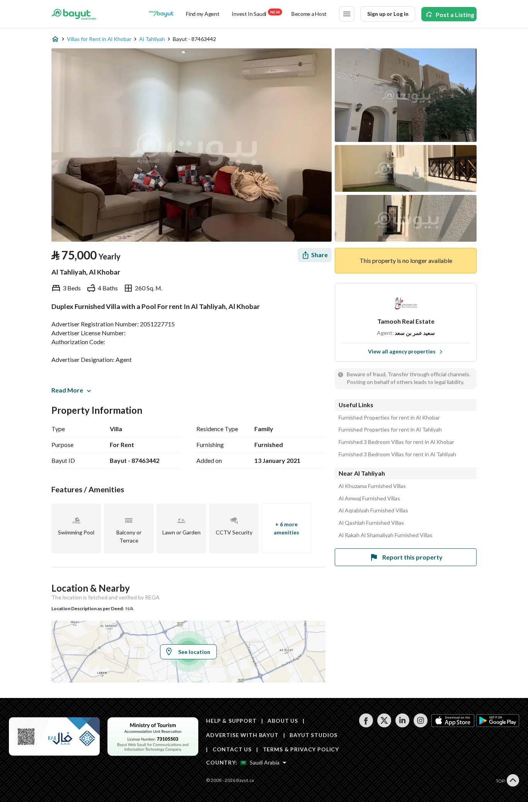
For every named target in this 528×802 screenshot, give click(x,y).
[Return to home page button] (74, 14)
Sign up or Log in (388, 13)
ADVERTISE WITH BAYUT (242, 735)
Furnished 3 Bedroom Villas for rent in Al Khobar (396, 442)
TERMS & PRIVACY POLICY (301, 749)
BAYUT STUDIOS (313, 735)
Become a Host (309, 13)
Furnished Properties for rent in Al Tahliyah (390, 430)
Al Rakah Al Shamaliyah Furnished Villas (386, 535)
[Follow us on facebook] (366, 725)
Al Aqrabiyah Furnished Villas (373, 510)
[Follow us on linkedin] (402, 725)
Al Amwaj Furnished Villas (369, 498)
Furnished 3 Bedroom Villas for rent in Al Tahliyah (397, 454)
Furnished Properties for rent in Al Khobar (389, 418)
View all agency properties (402, 351)
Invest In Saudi (255, 13)
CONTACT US (232, 749)
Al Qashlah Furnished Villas (371, 523)
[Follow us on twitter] (384, 725)
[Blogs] (161, 14)
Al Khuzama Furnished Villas (372, 486)
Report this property (412, 557)
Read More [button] (67, 390)
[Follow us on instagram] (420, 725)
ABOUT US (282, 720)
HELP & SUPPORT (231, 720)
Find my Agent (202, 13)
